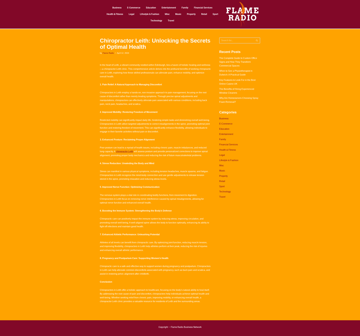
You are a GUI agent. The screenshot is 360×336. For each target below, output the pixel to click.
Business (117, 7)
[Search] (257, 40)
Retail (204, 14)
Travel (171, 20)
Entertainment (169, 7)
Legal (131, 14)
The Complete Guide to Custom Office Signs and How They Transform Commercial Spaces (238, 62)
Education (151, 7)
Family (185, 7)
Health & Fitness (115, 14)
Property (191, 14)
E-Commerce (133, 7)
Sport (215, 14)
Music (178, 14)
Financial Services (203, 7)
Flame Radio (108, 53)
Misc (167, 14)
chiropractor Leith (124, 151)
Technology (156, 20)
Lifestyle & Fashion (149, 14)
